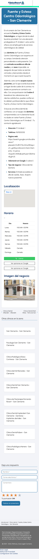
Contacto (29, 544)
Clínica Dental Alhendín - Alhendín (9, 312)
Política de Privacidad (7, 552)
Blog (29, 539)
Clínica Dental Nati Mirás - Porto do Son (29, 312)
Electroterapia (6, 532)
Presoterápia (6, 535)
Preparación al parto (22, 534)
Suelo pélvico (12, 539)
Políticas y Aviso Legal (18, 544)
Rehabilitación (15, 535)
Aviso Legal (4, 550)
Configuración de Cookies (9, 553)
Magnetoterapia (17, 532)
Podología (13, 534)
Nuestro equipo (22, 539)
